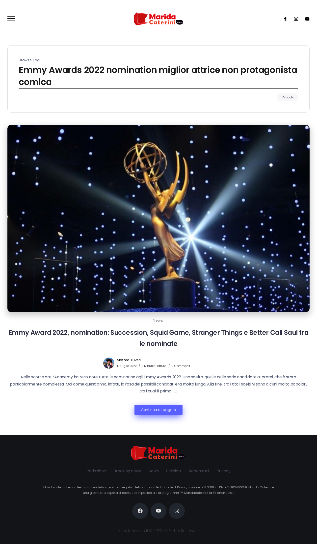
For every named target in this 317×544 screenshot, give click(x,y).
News (158, 320)
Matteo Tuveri (128, 360)
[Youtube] (306, 18)
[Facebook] (284, 18)
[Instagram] (294, 18)
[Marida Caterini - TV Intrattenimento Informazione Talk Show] (158, 19)
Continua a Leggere (158, 409)
